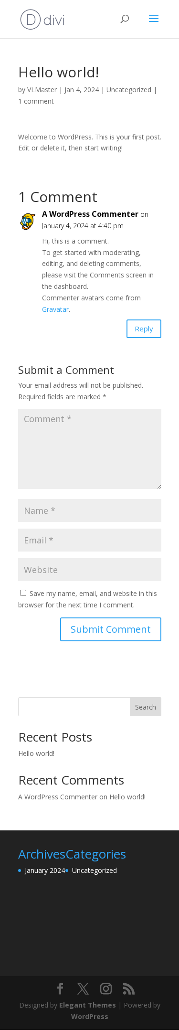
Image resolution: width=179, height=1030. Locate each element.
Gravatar (55, 309)
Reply (144, 328)
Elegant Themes (87, 1004)
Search (145, 706)
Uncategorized (128, 89)
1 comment (36, 101)
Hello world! (36, 753)
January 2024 (45, 870)
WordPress (89, 1016)
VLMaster (42, 89)
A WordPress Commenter (90, 214)
